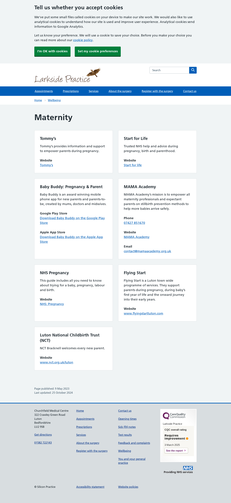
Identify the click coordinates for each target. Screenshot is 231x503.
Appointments (44, 91)
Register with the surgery (157, 91)
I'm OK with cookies (52, 51)
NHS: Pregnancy (52, 304)
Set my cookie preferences (98, 51)
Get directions (43, 434)
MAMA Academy (136, 237)
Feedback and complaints (134, 443)
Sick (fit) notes (127, 427)
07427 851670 (134, 223)
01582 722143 (43, 442)
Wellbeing (54, 100)
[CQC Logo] (174, 418)
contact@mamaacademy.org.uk (147, 251)
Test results (125, 435)
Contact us (189, 91)
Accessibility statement (90, 486)
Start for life (133, 165)
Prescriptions (71, 91)
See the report (174, 450)
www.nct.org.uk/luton (56, 362)
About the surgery (120, 91)
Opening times (127, 418)
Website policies (128, 486)
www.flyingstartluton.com (143, 313)
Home (38, 100)
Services (93, 91)
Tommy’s (46, 165)
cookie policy (83, 40)
